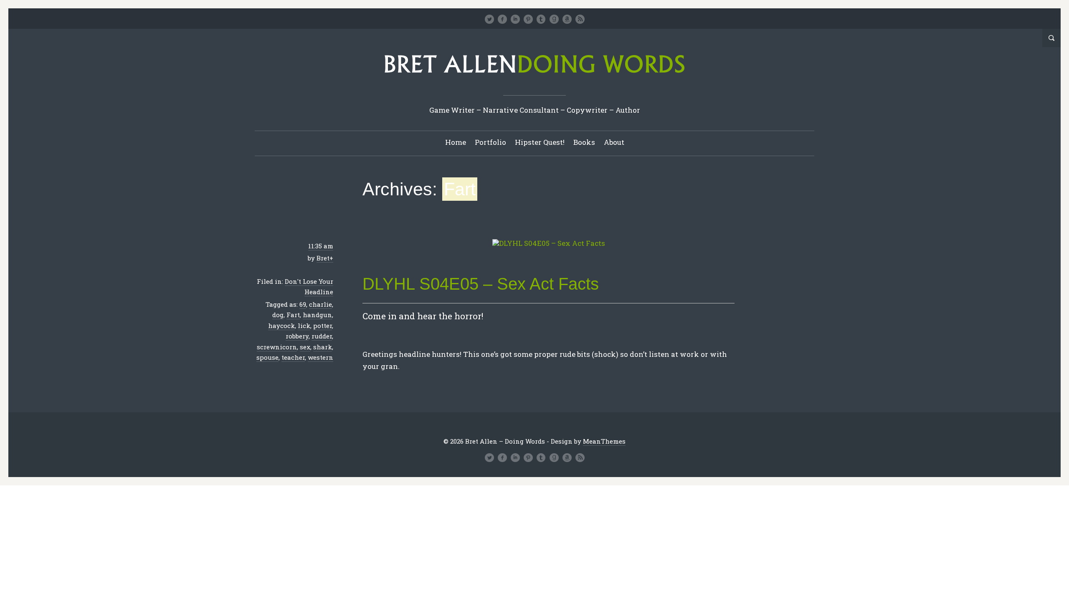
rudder (322, 336)
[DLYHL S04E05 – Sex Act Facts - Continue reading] (548, 243)
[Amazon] (567, 19)
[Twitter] (489, 19)
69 (302, 304)
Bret (323, 258)
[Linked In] (515, 19)
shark (322, 347)
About (614, 142)
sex (305, 347)
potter (322, 325)
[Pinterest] (528, 19)
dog (278, 315)
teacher (293, 357)
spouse (267, 357)
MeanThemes (604, 441)
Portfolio (490, 142)
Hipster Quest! (540, 142)
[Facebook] (502, 19)
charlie (320, 304)
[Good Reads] (554, 19)
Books (584, 142)
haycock (281, 325)
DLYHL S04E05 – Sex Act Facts (480, 284)
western (320, 357)
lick (304, 325)
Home (455, 142)
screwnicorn (277, 347)
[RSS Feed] (580, 19)
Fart (293, 315)
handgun (317, 315)
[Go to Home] (534, 76)
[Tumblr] (541, 19)
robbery (297, 336)
